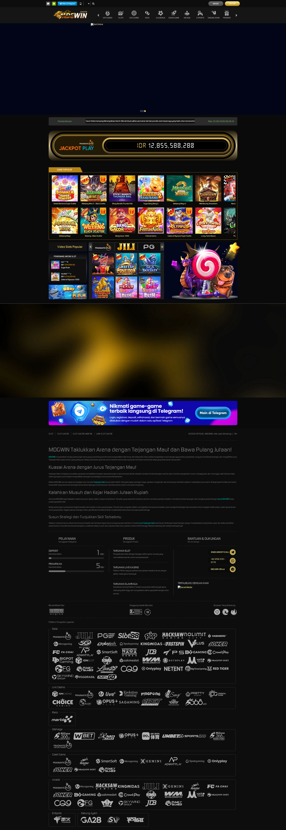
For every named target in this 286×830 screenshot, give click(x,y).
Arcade (187, 18)
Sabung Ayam (213, 18)
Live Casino (134, 18)
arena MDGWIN (223, 499)
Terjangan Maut (100, 482)
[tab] (103, 247)
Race (147, 18)
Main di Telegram (68, 3)
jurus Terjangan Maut (147, 523)
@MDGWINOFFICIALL (220, 552)
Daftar (232, 3)
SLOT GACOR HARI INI (82, 433)
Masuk (216, 3)
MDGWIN (52, 457)
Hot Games (107, 18)
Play (88, 148)
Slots (120, 18)
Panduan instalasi (272, 355)
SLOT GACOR (63, 433)
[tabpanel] (143, 69)
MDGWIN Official (218, 569)
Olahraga (160, 18)
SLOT (51, 433)
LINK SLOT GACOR (104, 433)
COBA (105, 260)
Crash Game (173, 18)
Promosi (227, 18)
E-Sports (200, 18)
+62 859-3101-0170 (218, 560)
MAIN (67, 188)
